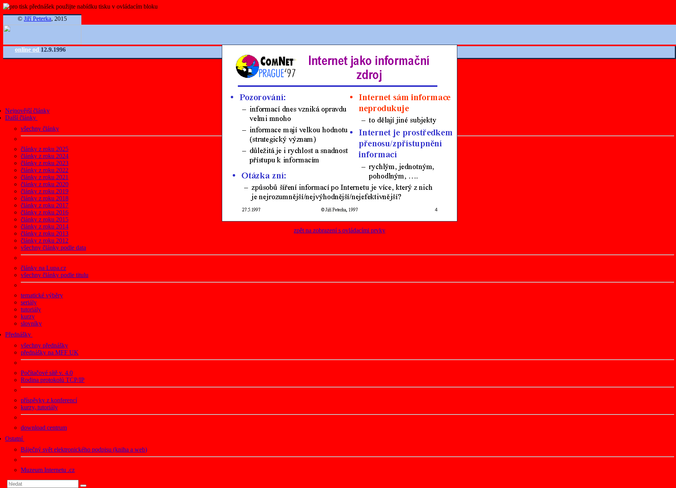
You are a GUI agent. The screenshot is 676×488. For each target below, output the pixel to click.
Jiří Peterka (37, 18)
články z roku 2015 (44, 219)
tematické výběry (42, 295)
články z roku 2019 (44, 191)
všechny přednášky (44, 345)
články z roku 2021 (44, 177)
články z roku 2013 (44, 233)
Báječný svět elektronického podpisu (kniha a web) (84, 449)
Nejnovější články (27, 110)
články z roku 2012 (44, 240)
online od (28, 49)
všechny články (40, 128)
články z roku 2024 (44, 156)
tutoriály (31, 309)
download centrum (44, 427)
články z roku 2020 (44, 184)
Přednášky (18, 334)
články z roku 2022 (44, 170)
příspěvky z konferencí (49, 400)
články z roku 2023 (44, 163)
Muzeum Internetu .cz (48, 469)
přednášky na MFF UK (50, 352)
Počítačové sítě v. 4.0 (47, 372)
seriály (29, 302)
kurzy (28, 316)
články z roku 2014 (44, 226)
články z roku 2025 (44, 149)
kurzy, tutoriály (39, 407)
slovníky (31, 323)
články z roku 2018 (44, 198)
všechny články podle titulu (54, 275)
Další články (21, 117)
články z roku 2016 (44, 212)
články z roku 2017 (44, 205)
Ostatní (14, 438)
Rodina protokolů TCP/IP (52, 379)
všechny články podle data (53, 247)
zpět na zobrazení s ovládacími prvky (339, 230)
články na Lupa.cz (43, 268)
